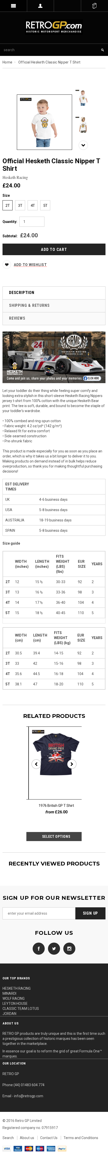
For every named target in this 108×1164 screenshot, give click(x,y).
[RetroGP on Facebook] (39, 948)
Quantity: (10, 222)
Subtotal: (10, 236)
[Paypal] (62, 1148)
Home (7, 62)
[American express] (51, 1148)
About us (27, 1138)
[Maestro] (40, 1148)
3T (20, 205)
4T (33, 205)
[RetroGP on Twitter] (52, 948)
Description (21, 292)
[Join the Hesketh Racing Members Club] (54, 357)
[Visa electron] (18, 1148)
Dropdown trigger (40, 6)
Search (8, 1138)
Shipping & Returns (29, 305)
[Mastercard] (29, 1148)
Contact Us (49, 1138)
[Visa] (7, 1148)
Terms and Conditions (81, 1138)
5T (45, 205)
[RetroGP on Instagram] (68, 948)
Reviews (17, 318)
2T (8, 205)
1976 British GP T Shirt (54, 806)
